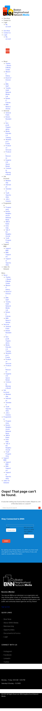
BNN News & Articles (8, 106)
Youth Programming (8, 240)
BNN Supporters (8, 254)
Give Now (7, 18)
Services (6, 111)
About (5, 61)
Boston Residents (8, 119)
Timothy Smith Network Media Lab (8, 92)
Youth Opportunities (8, 195)
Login (5, 22)
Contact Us (7, 20)
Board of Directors (8, 80)
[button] (6, 273)
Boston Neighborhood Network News (8, 215)
